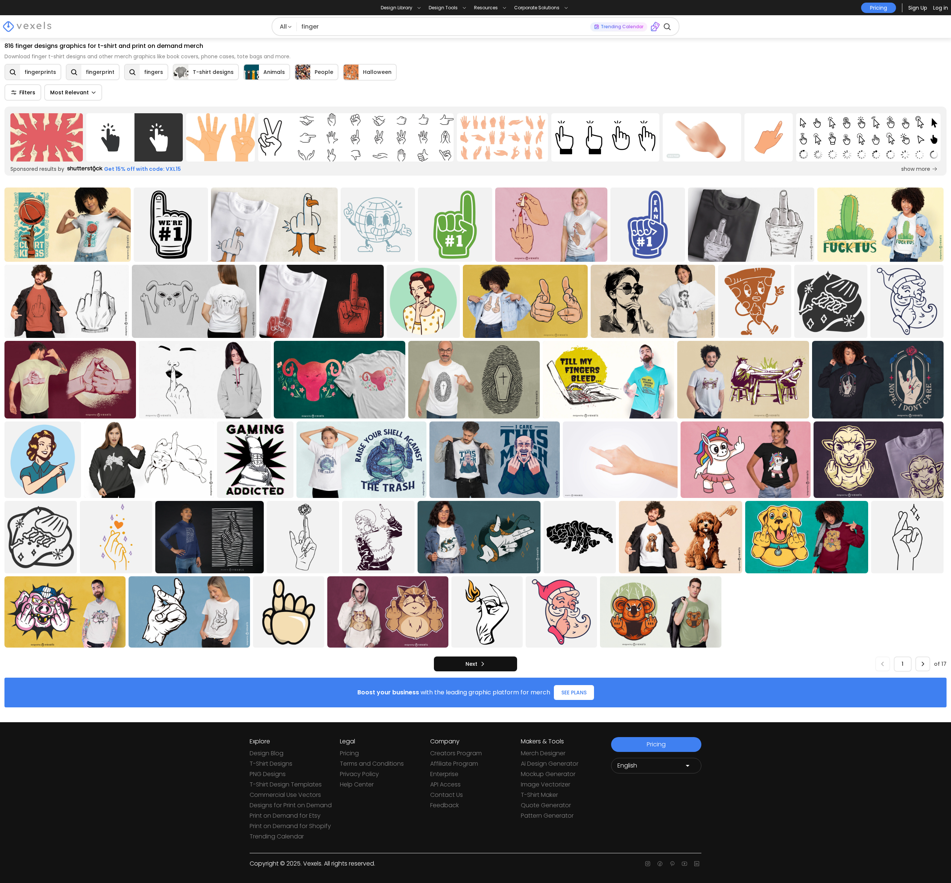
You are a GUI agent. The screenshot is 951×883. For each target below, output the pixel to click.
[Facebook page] (660, 864)
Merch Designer (543, 753)
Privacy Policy (359, 774)
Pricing (349, 753)
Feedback (444, 805)
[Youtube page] (684, 864)
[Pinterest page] (672, 864)
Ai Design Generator (549, 763)
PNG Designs (268, 774)
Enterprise (444, 774)
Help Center (357, 784)
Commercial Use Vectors (285, 795)
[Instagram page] (647, 864)
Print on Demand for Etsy (285, 815)
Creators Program (456, 753)
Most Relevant (69, 92)
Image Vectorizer (545, 784)
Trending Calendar (277, 836)
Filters (27, 92)
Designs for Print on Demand (291, 805)
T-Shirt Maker (539, 795)
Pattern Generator (547, 815)
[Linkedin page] (696, 864)
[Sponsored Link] (46, 137)
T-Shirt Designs (271, 763)
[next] (922, 663)
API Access (445, 784)
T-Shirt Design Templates (286, 784)
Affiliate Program (454, 763)
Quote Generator (546, 805)
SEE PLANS (574, 692)
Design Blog (266, 753)
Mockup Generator (548, 774)
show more (915, 169)
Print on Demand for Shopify (290, 826)
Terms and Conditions (372, 763)
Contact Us (446, 795)
